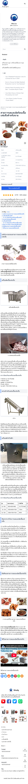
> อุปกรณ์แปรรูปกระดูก (6, 729)
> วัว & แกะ (3, 732)
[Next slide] (25, 130)
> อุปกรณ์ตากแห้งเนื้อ (6, 741)
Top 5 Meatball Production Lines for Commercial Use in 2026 (15, 77)
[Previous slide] (3, 130)
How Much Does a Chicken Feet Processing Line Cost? (14, 94)
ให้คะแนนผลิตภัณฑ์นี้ (14, 188)
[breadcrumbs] (15, 676)
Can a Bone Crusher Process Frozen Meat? (14, 99)
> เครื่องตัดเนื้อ (4, 739)
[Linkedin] (12, 676)
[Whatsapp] (18, 676)
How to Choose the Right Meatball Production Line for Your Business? (15, 83)
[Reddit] (8, 676)
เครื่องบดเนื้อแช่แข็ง (6, 271)
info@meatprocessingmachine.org (9, 758)
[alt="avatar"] (21, 676)
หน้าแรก (2, 107)
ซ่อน (8, 211)
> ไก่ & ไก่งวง (4, 734)
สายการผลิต (8, 107)
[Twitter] (5, 676)
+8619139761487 (5, 751)
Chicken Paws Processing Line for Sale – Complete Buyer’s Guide (14, 88)
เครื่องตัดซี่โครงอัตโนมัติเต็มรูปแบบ (11, 67)
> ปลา (2, 736)
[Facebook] (2, 676)
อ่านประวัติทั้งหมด (14, 44)
